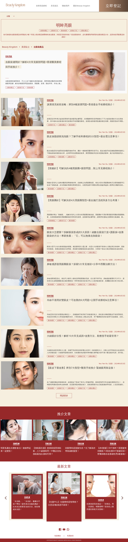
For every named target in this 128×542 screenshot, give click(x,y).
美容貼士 (26, 47)
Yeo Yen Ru (103, 100)
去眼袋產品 (39, 47)
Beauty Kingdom (10, 47)
